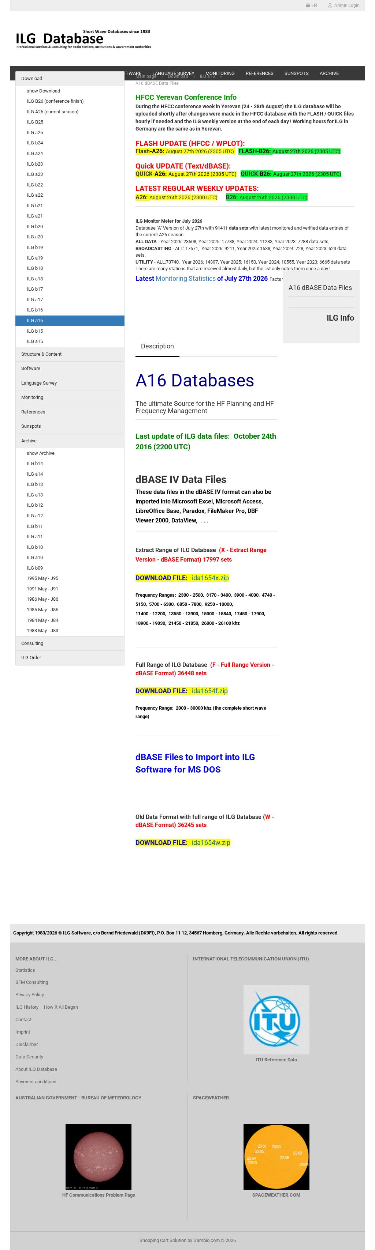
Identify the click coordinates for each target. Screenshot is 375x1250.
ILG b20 (35, 226)
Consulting (32, 643)
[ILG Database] (83, 38)
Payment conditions (35, 1081)
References (33, 412)
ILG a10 (35, 557)
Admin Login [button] (346, 5)
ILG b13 (35, 484)
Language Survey (39, 383)
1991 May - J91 (42, 589)
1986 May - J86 (42, 599)
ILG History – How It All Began (46, 1007)
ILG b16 (35, 310)
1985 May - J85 (42, 609)
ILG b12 (35, 505)
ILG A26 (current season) (53, 111)
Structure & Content (41, 354)
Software (30, 368)
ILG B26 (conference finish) (55, 101)
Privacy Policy (29, 994)
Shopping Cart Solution (163, 1240)
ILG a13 (35, 495)
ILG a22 (35, 195)
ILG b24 (35, 143)
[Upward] (355, 1239)
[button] (311, 5)
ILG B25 (35, 122)
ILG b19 (35, 247)
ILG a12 (35, 515)
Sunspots (31, 426)
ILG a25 (35, 132)
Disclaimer (26, 1044)
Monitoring (32, 397)
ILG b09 (35, 568)
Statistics (25, 970)
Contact (23, 1019)
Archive (29, 440)
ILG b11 (35, 526)
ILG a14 (35, 474)
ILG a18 (35, 279)
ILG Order (31, 657)
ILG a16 (35, 320)
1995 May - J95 (42, 578)
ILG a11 (35, 536)
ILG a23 (35, 174)
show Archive (41, 453)
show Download (43, 91)
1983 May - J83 (42, 630)
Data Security (29, 1057)
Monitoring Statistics (186, 278)
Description (157, 346)
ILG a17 (35, 299)
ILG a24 (35, 153)
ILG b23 (35, 164)
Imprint (22, 1032)
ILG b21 (35, 205)
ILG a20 (35, 236)
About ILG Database (36, 1069)
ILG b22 (35, 185)
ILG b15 (35, 331)
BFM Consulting (31, 982)
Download (31, 78)
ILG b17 (35, 289)
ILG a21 (35, 216)
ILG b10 (35, 547)
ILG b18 (35, 268)
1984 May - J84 (42, 620)
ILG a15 (35, 341)
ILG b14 (35, 463)
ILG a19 (35, 258)
